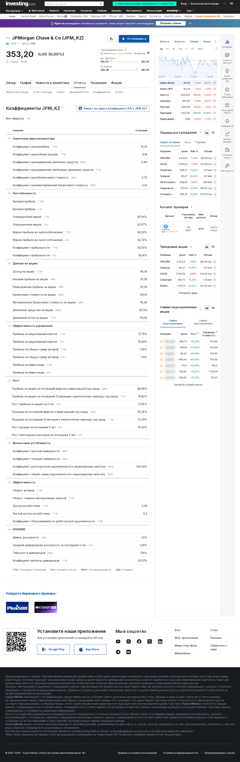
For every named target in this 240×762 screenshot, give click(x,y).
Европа (143, 16)
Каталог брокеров (174, 207)
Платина (165, 106)
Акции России (46, 16)
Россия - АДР (116, 16)
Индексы (179, 41)
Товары (194, 41)
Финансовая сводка (17, 92)
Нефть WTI (166, 88)
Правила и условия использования (137, 752)
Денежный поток (79, 92)
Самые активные (170, 142)
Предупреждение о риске (220, 752)
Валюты (165, 41)
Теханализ (98, 83)
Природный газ (169, 119)
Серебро (165, 100)
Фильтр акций (154, 10)
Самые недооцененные (172, 322)
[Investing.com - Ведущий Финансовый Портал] (21, 3)
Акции (12, 16)
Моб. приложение (186, 637)
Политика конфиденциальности (180, 752)
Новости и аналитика (52, 83)
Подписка (139, 53)
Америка (131, 16)
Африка (188, 16)
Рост (188, 142)
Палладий (165, 113)
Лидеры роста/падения (178, 132)
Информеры (182, 653)
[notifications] (225, 3)
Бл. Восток (155, 16)
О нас (214, 630)
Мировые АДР (98, 16)
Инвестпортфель (186, 645)
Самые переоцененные (203, 322)
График (25, 83)
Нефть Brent (167, 82)
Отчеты (119, 92)
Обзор (11, 83)
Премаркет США (79, 16)
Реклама (215, 637)
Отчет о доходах (42, 92)
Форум (116, 83)
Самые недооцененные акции (178, 309)
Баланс (61, 92)
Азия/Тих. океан (172, 16)
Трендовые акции (174, 247)
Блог (178, 630)
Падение (200, 142)
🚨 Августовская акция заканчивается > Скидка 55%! (144, 3)
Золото (164, 94)
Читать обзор (213, 229)
